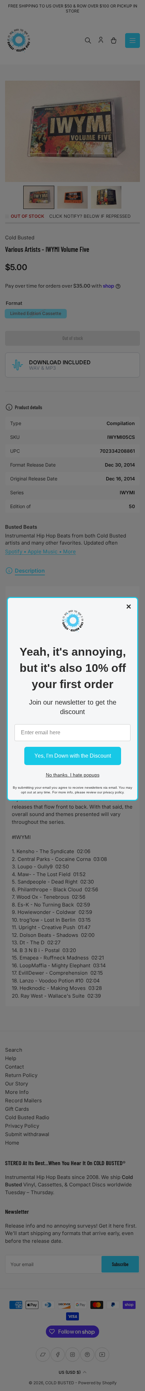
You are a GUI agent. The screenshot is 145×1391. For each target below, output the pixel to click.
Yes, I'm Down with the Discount (72, 756)
